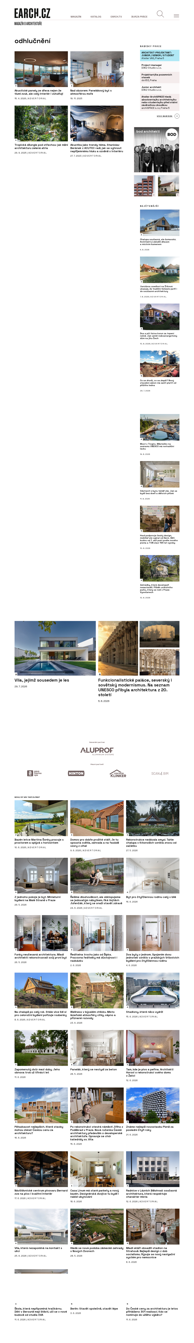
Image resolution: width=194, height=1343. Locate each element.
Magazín (76, 16)
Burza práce (139, 16)
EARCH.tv (116, 16)
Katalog (96, 16)
